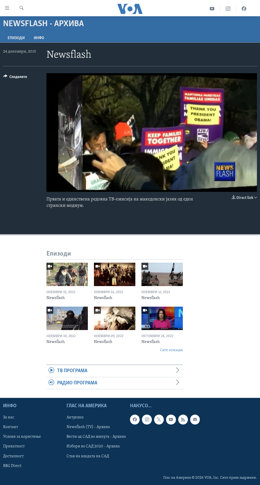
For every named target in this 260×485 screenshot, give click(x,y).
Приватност (14, 446)
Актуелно (75, 417)
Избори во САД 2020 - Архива (93, 446)
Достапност (13, 456)
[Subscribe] (195, 419)
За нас (8, 417)
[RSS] (183, 419)
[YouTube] (212, 9)
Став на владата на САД (88, 456)
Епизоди (16, 38)
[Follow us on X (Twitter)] (159, 419)
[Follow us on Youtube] (171, 419)
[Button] (15, 78)
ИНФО (39, 38)
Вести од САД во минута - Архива (96, 437)
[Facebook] (244, 9)
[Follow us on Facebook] (135, 419)
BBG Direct (12, 466)
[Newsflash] (67, 274)
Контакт (10, 427)
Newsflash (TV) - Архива (88, 427)
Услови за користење (22, 437)
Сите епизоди (171, 350)
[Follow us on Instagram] (147, 419)
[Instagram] (228, 9)
